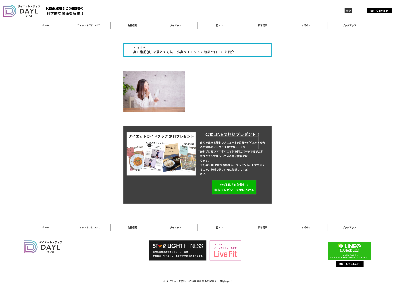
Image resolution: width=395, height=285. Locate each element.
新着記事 (262, 25)
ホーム (45, 25)
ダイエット (175, 25)
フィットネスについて (88, 25)
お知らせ (306, 25)
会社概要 (132, 25)
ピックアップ (349, 25)
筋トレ (219, 25)
